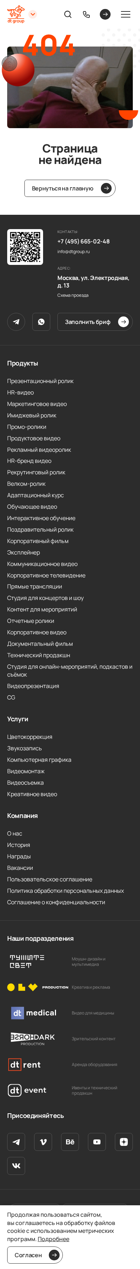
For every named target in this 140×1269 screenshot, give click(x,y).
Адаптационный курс (35, 495)
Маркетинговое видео (37, 404)
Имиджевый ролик (31, 415)
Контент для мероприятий (42, 609)
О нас (14, 833)
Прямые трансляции (34, 586)
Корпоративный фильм (38, 541)
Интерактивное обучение (41, 518)
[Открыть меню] (125, 14)
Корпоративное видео (36, 632)
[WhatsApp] (41, 322)
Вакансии (20, 868)
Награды (19, 856)
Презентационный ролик (40, 381)
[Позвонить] (86, 14)
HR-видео (20, 392)
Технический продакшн (38, 655)
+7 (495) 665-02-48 (83, 241)
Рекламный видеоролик (39, 450)
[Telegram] (16, 322)
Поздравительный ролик (40, 529)
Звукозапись (24, 748)
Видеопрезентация (33, 686)
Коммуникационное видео (42, 564)
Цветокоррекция (29, 737)
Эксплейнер (23, 552)
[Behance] (70, 1142)
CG (11, 697)
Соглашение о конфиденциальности (56, 902)
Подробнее (53, 1239)
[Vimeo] (43, 1142)
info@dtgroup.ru (73, 252)
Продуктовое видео (33, 438)
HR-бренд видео (29, 461)
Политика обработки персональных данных (65, 891)
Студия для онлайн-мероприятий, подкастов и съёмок (69, 670)
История (18, 845)
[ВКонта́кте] (16, 1166)
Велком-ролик (26, 484)
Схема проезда (73, 295)
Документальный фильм (40, 644)
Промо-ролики (26, 427)
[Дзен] (124, 1142)
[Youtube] (97, 1142)
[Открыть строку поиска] (68, 14)
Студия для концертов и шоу (45, 598)
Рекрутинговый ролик (36, 472)
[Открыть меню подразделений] (32, 14)
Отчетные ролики (30, 621)
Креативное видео (32, 794)
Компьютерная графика (39, 760)
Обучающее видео (32, 506)
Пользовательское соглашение (49, 879)
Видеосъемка (25, 782)
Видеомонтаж (26, 771)
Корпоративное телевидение (46, 575)
